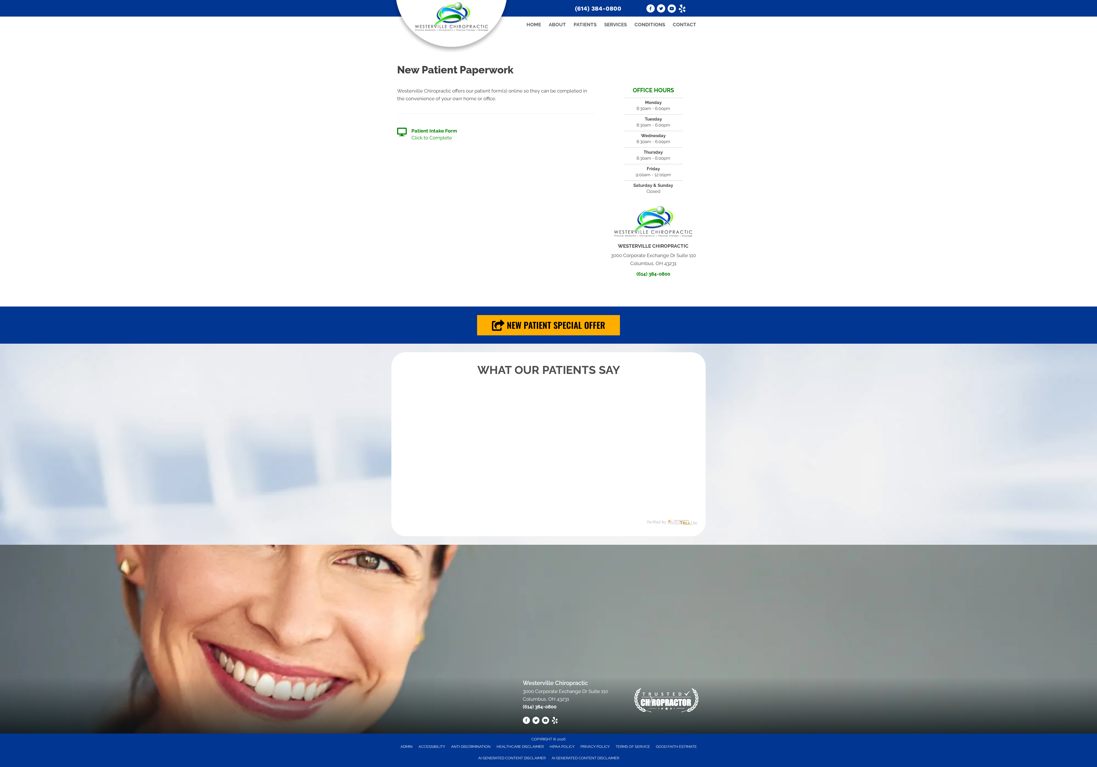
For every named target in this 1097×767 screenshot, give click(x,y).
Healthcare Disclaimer (520, 746)
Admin (407, 746)
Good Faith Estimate (676, 746)
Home (534, 24)
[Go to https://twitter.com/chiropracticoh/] (661, 9)
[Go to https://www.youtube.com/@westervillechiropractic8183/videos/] (671, 9)
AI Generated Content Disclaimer (512, 758)
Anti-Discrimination (471, 746)
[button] (548, 325)
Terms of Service (633, 746)
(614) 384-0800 (598, 8)
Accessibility (432, 746)
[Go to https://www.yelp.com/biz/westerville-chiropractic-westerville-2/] (682, 9)
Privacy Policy (595, 746)
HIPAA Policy (562, 746)
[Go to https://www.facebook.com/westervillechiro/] (650, 9)
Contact (684, 24)
